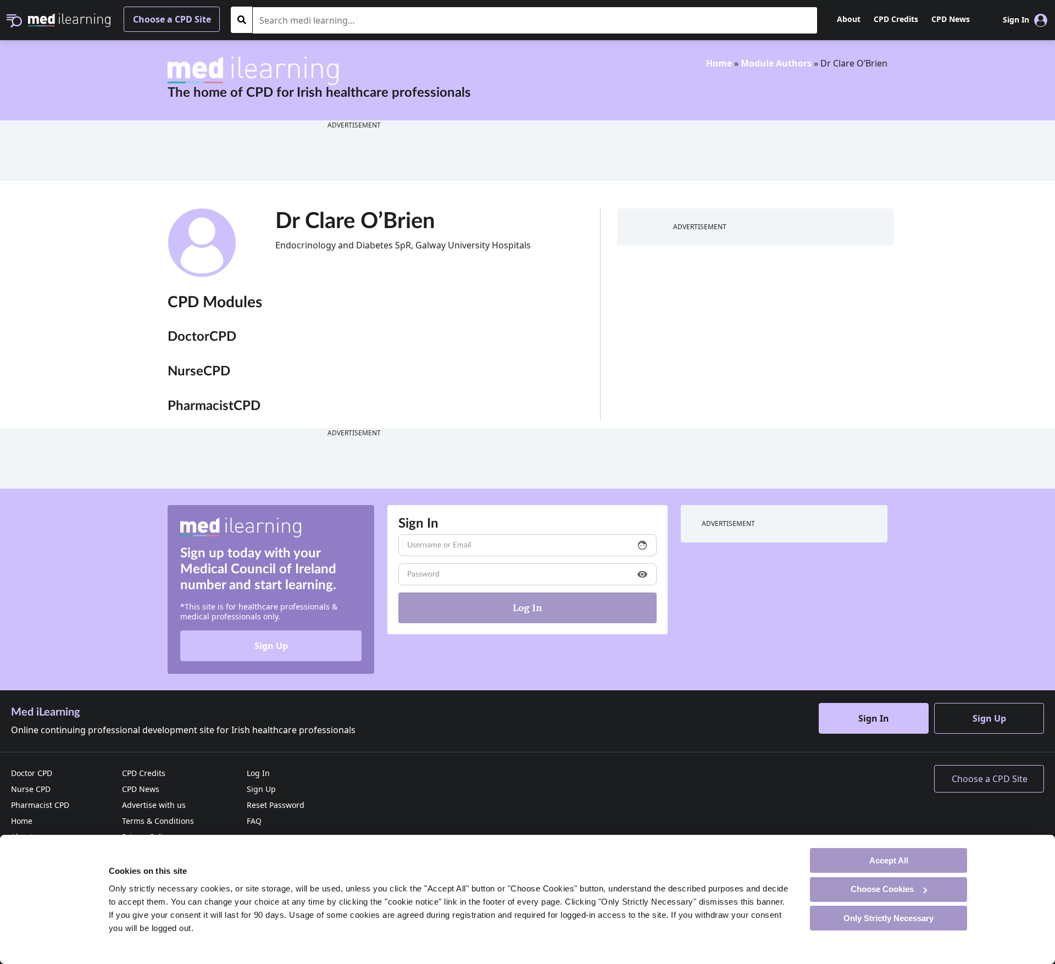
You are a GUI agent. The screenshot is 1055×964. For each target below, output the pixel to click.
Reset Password (275, 805)
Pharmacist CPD (40, 805)
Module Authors (776, 63)
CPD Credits (896, 19)
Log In (258, 773)
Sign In (873, 718)
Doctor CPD (31, 773)
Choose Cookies (882, 889)
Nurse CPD (31, 789)
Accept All (888, 860)
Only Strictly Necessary (888, 917)
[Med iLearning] (69, 19)
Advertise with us (154, 805)
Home (719, 63)
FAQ (254, 821)
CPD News (950, 19)
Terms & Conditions (158, 821)
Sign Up (271, 646)
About (848, 19)
